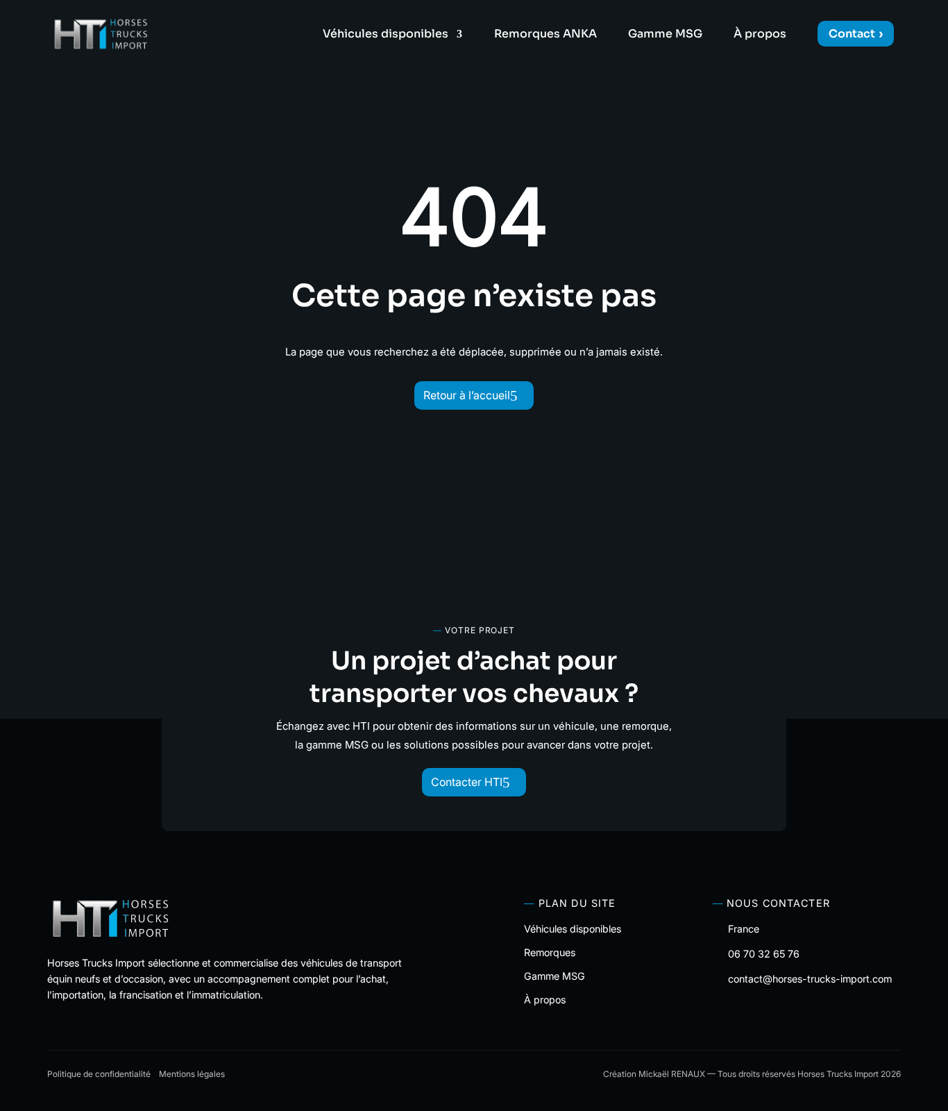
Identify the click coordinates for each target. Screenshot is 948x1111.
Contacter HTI (466, 782)
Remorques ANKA (545, 35)
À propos (760, 35)
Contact (852, 33)
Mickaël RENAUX (671, 1074)
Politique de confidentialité (99, 1074)
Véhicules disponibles (385, 35)
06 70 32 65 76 (763, 954)
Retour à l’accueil (466, 395)
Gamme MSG (665, 35)
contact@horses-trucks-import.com (810, 979)
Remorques (549, 952)
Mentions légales (192, 1074)
